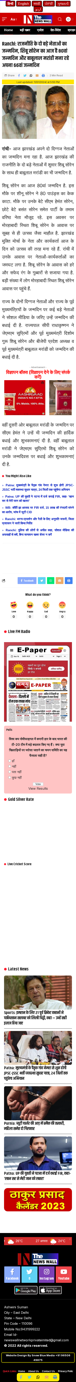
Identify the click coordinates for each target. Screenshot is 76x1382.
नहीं (14, 766)
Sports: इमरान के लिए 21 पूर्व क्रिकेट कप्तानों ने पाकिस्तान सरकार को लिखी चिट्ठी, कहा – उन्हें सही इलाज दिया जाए (35, 1018)
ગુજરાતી (63, 4)
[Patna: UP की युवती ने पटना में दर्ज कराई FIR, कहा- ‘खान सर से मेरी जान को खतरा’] (38, 1153)
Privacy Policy (66, 1371)
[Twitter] (29, 1274)
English (23, 4)
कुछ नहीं (17, 778)
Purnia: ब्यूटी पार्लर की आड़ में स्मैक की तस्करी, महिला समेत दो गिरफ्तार (34, 1126)
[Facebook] (12, 1274)
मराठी (37, 4)
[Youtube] (63, 1274)
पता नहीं (16, 772)
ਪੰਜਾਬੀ (49, 4)
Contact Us (48, 1371)
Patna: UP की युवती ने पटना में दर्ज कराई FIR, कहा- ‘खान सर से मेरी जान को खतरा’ (37, 1176)
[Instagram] (46, 1274)
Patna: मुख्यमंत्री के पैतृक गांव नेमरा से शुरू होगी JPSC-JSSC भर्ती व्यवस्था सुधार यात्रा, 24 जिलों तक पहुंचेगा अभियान (36, 1073)
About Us (33, 1371)
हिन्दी (10, 4)
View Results (38, 788)
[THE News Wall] (38, 19)
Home (21, 1371)
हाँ (13, 761)
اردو (38, 9)
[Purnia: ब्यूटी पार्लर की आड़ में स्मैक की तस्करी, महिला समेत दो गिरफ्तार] (38, 1103)
